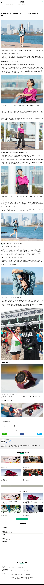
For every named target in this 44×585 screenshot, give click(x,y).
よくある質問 (27, 578)
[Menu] (1, 2)
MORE (22, 519)
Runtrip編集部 (9, 441)
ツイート (40, 433)
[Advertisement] (22, 9)
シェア (22, 433)
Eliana (8, 421)
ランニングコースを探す (20, 577)
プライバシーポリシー (21, 578)
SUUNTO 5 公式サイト (8, 400)
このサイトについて (13, 577)
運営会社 (16, 578)
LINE (4, 433)
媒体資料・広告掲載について (29, 577)
